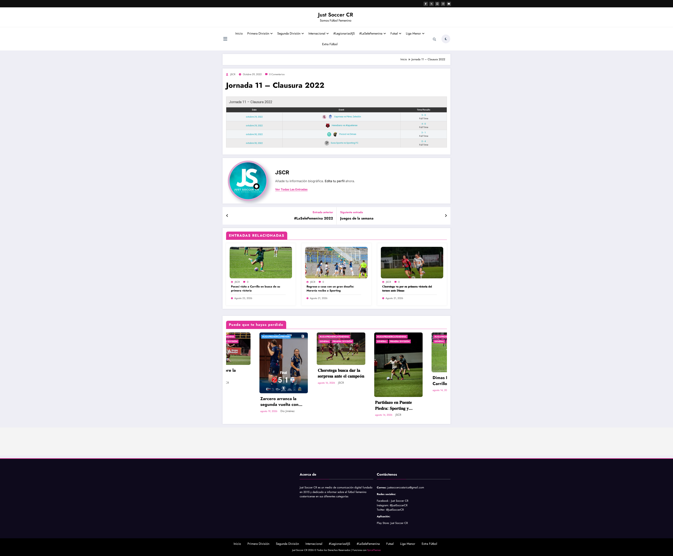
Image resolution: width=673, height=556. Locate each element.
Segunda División (288, 33)
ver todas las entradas (291, 189)
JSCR (232, 74)
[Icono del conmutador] (225, 39)
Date (254, 110)
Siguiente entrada (351, 212)
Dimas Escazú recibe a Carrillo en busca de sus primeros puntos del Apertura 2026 (350, 380)
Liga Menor (413, 33)
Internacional (316, 33)
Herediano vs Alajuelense (344, 125)
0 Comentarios (277, 74)
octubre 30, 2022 (254, 134)
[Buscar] (434, 39)
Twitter (380, 510)
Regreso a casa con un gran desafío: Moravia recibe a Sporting (330, 288)
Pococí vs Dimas (347, 134)
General (277, 341)
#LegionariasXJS (344, 33)
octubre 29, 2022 (254, 116)
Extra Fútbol (330, 44)
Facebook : (383, 501)
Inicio (239, 33)
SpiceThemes (374, 550)
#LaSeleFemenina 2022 (313, 218)
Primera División (258, 33)
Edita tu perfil (335, 181)
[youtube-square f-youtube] (437, 4)
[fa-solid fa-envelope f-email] (449, 4)
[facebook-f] (426, 4)
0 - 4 (423, 143)
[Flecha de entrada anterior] (227, 216)
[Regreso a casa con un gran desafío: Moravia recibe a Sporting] (336, 262)
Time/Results (423, 110)
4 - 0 (423, 125)
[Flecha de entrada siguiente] (446, 216)
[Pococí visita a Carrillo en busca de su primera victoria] (261, 262)
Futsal (394, 33)
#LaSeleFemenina (370, 33)
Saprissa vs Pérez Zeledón (347, 116)
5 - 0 (423, 117)
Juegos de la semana (356, 218)
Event (341, 110)
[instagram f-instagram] (443, 4)
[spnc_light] (445, 39)
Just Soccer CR (335, 14)
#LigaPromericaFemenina (229, 336)
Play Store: (383, 523)
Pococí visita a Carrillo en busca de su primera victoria (255, 288)
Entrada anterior (323, 212)
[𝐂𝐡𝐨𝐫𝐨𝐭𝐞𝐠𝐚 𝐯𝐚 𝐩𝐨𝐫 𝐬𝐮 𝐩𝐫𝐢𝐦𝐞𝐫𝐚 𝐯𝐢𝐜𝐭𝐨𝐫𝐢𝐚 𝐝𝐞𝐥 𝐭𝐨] (412, 262)
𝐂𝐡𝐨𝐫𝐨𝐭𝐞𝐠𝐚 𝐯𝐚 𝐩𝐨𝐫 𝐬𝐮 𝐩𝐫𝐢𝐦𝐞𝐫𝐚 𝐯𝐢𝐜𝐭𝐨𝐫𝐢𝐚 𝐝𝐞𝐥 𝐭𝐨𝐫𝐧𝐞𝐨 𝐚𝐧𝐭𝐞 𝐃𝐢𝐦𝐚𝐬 (407, 288)
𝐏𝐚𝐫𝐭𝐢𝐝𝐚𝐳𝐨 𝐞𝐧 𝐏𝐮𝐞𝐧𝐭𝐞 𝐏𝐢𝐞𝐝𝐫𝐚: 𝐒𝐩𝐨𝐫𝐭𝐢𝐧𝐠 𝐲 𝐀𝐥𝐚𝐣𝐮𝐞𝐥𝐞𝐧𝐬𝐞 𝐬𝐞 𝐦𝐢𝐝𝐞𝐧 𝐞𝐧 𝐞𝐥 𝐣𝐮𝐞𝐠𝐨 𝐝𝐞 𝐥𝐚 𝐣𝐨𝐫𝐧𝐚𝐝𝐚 (292, 405)
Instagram (382, 505)
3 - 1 (423, 134)
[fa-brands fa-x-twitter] (431, 4)
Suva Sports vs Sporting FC (344, 143)
